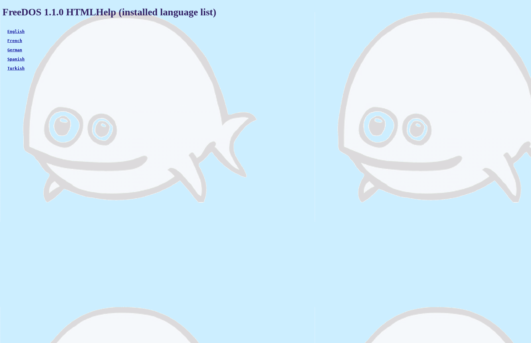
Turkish (16, 68)
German (14, 50)
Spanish (16, 59)
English (16, 31)
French (14, 40)
